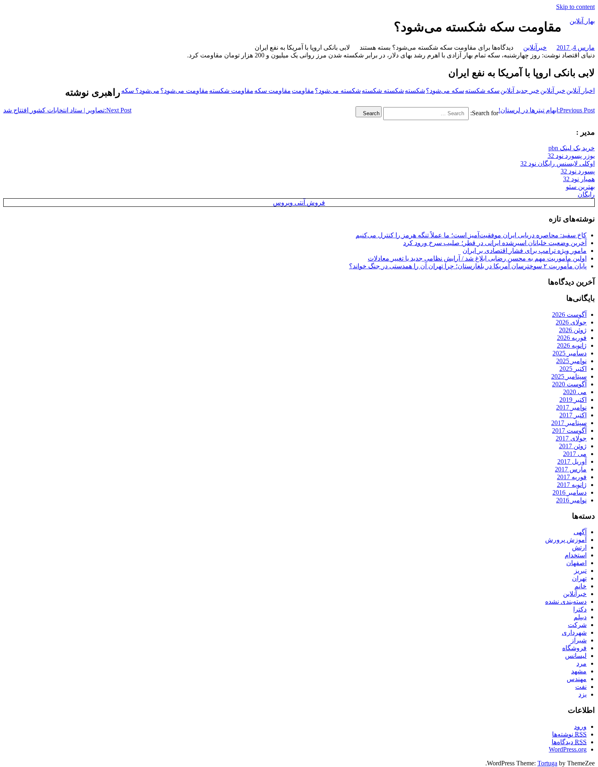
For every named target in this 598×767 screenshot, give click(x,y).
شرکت (577, 624)
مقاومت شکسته (231, 90)
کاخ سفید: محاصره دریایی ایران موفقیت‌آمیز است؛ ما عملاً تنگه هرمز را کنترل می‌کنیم (471, 235)
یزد (582, 694)
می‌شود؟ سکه (140, 90)
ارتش (579, 547)
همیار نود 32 (579, 178)
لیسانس (576, 655)
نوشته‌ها (569, 734)
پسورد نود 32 (578, 171)
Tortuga (547, 763)
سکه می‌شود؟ (445, 90)
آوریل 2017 (572, 461)
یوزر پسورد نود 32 (571, 155)
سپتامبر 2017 (569, 422)
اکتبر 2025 (573, 368)
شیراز (579, 640)
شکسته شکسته (383, 90)
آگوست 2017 (569, 430)
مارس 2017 (571, 469)
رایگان (586, 194)
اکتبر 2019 (573, 399)
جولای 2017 (571, 438)
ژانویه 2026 (572, 345)
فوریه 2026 (572, 337)
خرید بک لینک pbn (571, 148)
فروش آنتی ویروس (299, 202)
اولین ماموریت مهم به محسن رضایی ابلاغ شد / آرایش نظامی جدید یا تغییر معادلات (477, 258)
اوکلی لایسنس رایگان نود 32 (557, 163)
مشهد (579, 671)
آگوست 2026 (569, 314)
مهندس (577, 678)
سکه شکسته (482, 90)
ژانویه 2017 (572, 484)
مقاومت (303, 90)
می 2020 (575, 391)
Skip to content (575, 6)
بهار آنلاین (582, 21)
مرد (581, 663)
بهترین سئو (580, 186)
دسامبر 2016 (569, 492)
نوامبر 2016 (571, 500)
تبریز (580, 570)
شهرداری (574, 632)
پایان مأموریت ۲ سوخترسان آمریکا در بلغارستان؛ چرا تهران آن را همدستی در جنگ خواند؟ (468, 266)
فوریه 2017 (572, 476)
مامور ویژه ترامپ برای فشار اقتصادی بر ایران (525, 250)
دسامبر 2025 (569, 353)
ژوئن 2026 (573, 330)
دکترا (580, 609)
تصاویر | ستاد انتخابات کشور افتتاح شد (67, 110)
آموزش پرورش (566, 539)
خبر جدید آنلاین (519, 90)
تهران (579, 578)
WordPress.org (568, 749)
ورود (580, 726)
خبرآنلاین (535, 47)
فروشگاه (574, 647)
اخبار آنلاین (580, 90)
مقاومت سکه (272, 90)
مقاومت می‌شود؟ (184, 90)
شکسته (415, 90)
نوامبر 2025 (571, 360)
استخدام (576, 555)
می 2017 (575, 453)
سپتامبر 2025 (569, 376)
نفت (581, 686)
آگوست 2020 (569, 384)
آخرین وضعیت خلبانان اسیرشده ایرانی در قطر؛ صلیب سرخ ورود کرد (495, 242)
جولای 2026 (571, 322)
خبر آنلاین (552, 90)
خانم (580, 586)
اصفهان (576, 562)
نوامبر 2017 (571, 407)
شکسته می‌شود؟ (338, 90)
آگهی (580, 531)
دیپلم (580, 617)
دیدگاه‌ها (569, 742)
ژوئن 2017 (573, 446)
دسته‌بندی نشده (566, 601)
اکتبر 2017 (573, 415)
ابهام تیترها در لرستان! (546, 110)
